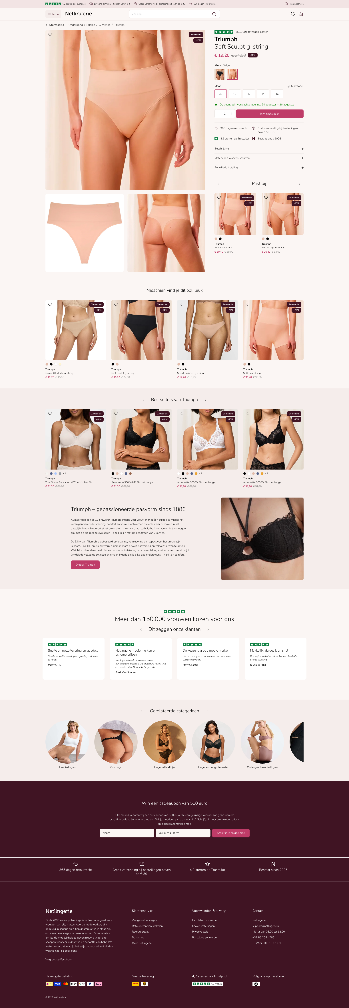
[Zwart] (220, 238)
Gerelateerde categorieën (174, 711)
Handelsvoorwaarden (205, 920)
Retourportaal (140, 931)
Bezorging (138, 937)
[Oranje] (196, 473)
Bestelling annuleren (204, 937)
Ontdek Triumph (85, 564)
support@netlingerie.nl (266, 926)
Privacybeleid (200, 931)
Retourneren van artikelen (147, 926)
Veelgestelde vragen (144, 920)
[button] (174, 14)
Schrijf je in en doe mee (231, 833)
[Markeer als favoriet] (49, 34)
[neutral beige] (232, 74)
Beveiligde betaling (226, 167)
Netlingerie (259, 920)
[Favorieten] (293, 14)
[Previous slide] (141, 629)
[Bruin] (130, 473)
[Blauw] (51, 473)
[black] (219, 74)
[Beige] (215, 238)
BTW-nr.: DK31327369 (266, 943)
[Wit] (55, 364)
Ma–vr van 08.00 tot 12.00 (268, 931)
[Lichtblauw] (55, 473)
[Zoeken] (214, 14)
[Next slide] (208, 629)
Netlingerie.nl (59, 997)
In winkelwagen (269, 113)
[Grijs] (60, 473)
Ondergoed (76, 25)
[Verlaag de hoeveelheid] (217, 113)
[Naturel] (46, 473)
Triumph (119, 25)
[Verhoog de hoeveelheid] (231, 113)
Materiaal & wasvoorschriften (232, 158)
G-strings (105, 25)
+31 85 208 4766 (263, 937)
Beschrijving (221, 148)
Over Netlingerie (142, 943)
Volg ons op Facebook (58, 959)
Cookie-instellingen (203, 926)
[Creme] (60, 364)
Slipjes (91, 25)
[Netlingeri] (78, 14)
